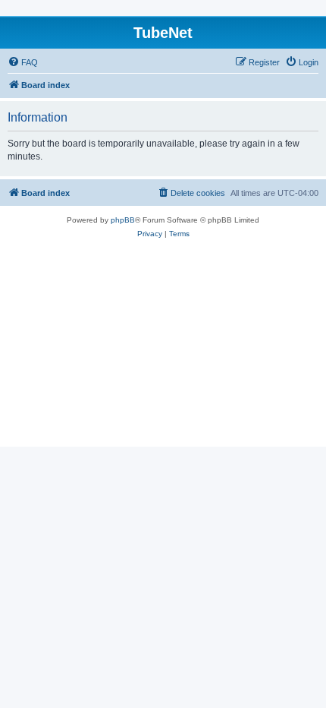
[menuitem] (23, 62)
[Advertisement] (163, 351)
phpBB (123, 220)
